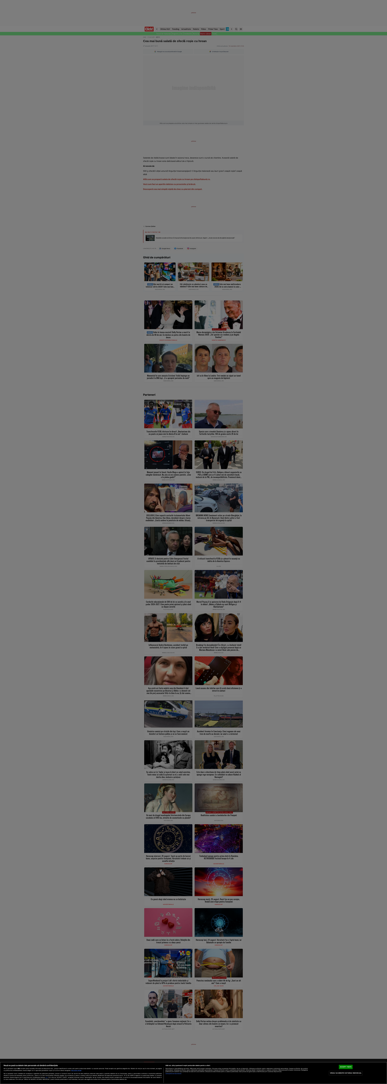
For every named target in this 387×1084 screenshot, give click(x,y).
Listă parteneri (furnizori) (173, 1073)
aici (47, 1077)
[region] (193, 1073)
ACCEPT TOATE (346, 1067)
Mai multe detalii (76, 1070)
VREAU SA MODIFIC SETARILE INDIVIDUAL (346, 1073)
